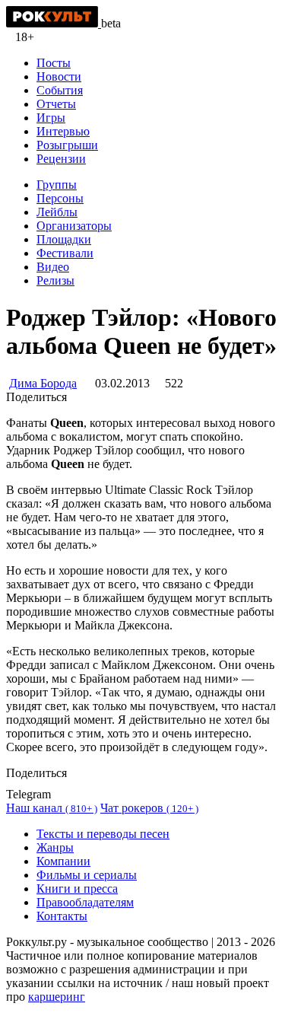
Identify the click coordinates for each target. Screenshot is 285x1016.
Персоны (60, 198)
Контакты (61, 915)
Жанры (55, 847)
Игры (50, 117)
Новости (58, 76)
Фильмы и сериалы (86, 874)
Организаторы (74, 225)
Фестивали (64, 253)
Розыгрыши (67, 145)
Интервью (63, 131)
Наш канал (51, 807)
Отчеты (56, 103)
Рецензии (61, 158)
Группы (56, 184)
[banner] (53, 23)
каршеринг (56, 996)
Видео (52, 266)
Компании (63, 861)
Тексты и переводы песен (102, 833)
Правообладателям (85, 902)
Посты (53, 62)
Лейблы (57, 211)
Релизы (55, 280)
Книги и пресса (77, 888)
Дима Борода (43, 383)
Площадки (63, 239)
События (59, 90)
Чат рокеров (149, 807)
